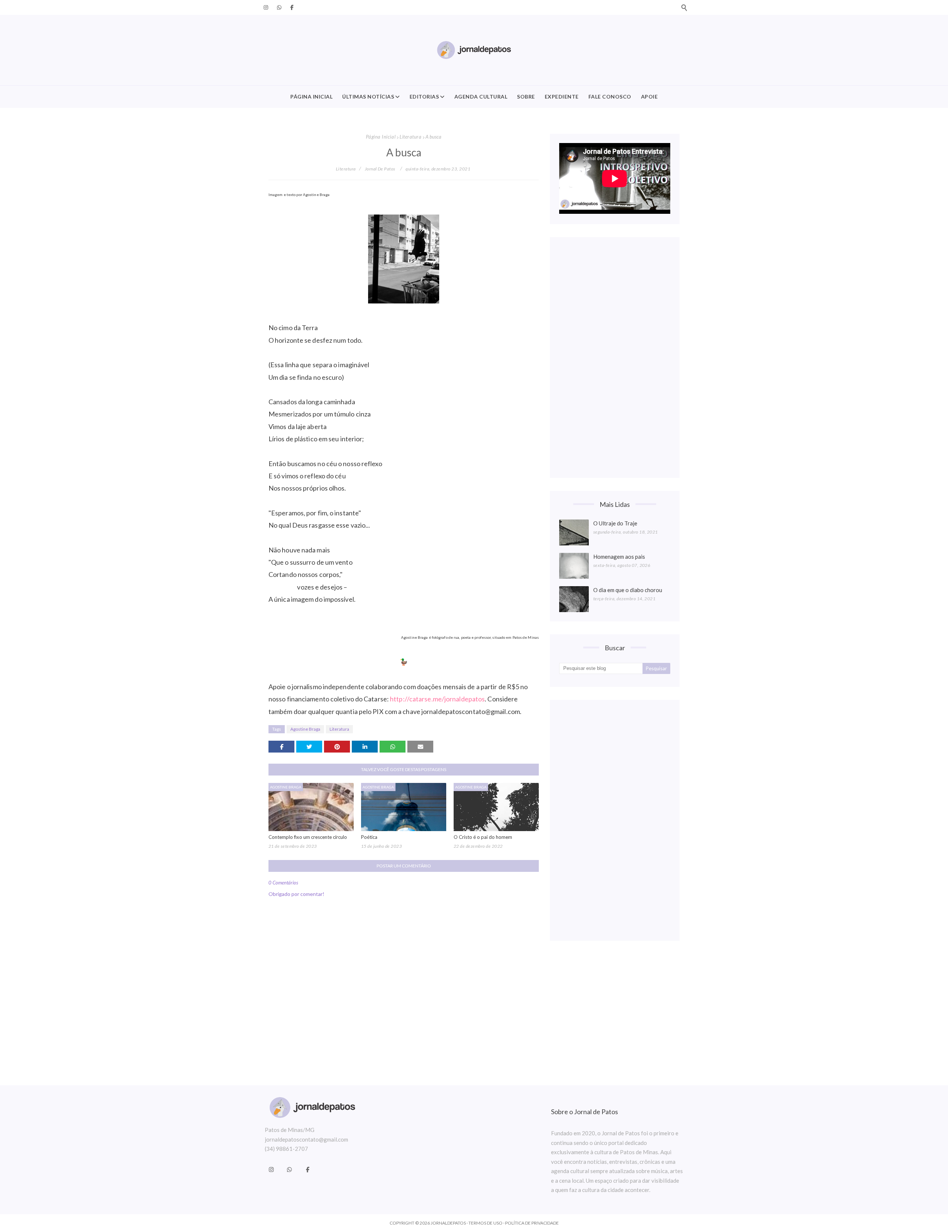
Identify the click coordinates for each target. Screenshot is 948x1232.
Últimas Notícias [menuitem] (368, 96)
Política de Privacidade (532, 1223)
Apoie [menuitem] (649, 96)
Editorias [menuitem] (424, 96)
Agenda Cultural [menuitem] (481, 96)
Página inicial (380, 137)
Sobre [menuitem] (526, 96)
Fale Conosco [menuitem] (609, 96)
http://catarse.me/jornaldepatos (437, 699)
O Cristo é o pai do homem (483, 837)
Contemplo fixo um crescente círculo (307, 837)
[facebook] (291, 7)
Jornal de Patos (380, 169)
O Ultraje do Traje (615, 523)
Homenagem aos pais (619, 556)
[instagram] (266, 7)
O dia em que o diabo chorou (627, 590)
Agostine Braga (305, 729)
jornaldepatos (448, 1223)
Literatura (410, 137)
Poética (369, 837)
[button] (684, 7)
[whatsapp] (279, 7)
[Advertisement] (614, 357)
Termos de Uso (485, 1223)
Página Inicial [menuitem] (311, 96)
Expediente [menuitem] (562, 96)
